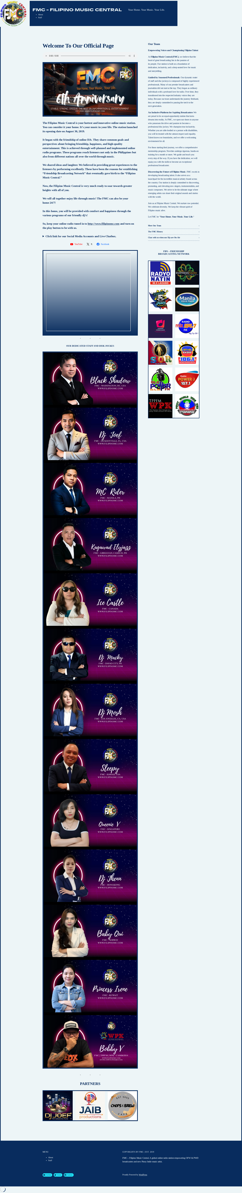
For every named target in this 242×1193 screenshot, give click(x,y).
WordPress (143, 1175)
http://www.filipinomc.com (103, 223)
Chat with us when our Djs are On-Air (164, 238)
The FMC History (155, 232)
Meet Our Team (154, 226)
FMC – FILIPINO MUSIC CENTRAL (77, 9)
